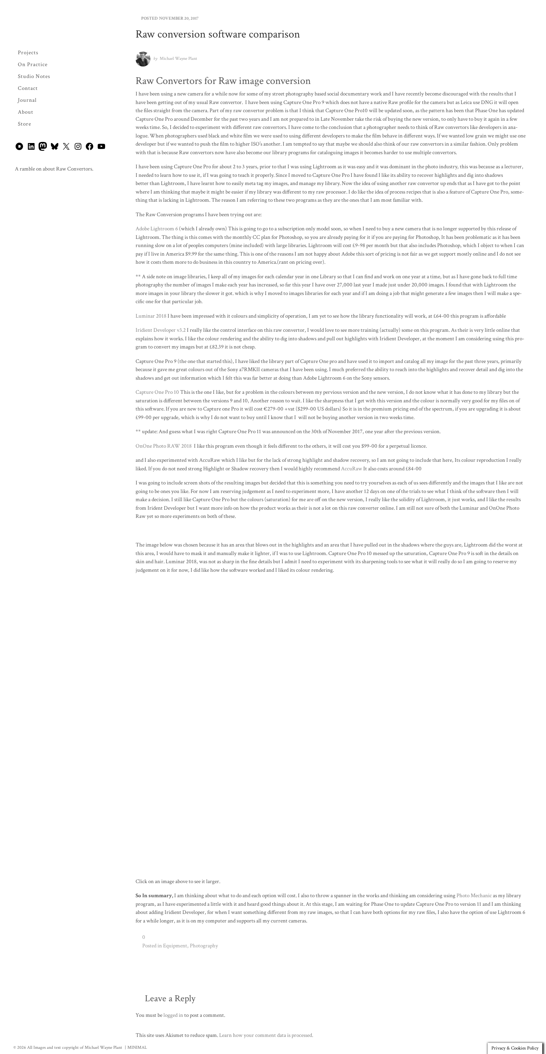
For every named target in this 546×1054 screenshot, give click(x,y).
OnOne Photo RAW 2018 (165, 446)
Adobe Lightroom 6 (157, 228)
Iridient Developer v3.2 (161, 330)
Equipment (175, 945)
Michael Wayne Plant (178, 58)
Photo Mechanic (474, 895)
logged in (173, 1015)
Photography (204, 945)
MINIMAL (137, 1047)
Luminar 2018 (152, 316)
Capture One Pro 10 (157, 392)
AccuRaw (351, 468)
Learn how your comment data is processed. (266, 1035)
